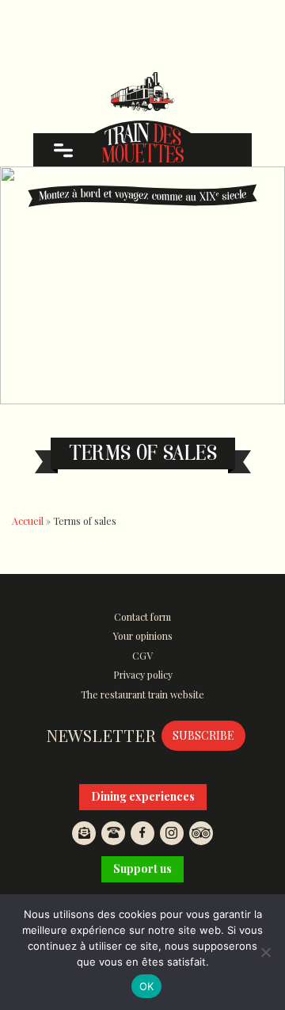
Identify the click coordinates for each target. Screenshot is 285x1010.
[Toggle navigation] (63, 149)
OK (146, 986)
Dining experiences (143, 796)
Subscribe (203, 735)
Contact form (142, 616)
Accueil (28, 521)
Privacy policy (143, 674)
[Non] (265, 952)
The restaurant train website (142, 694)
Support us (142, 868)
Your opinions (143, 635)
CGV (142, 655)
